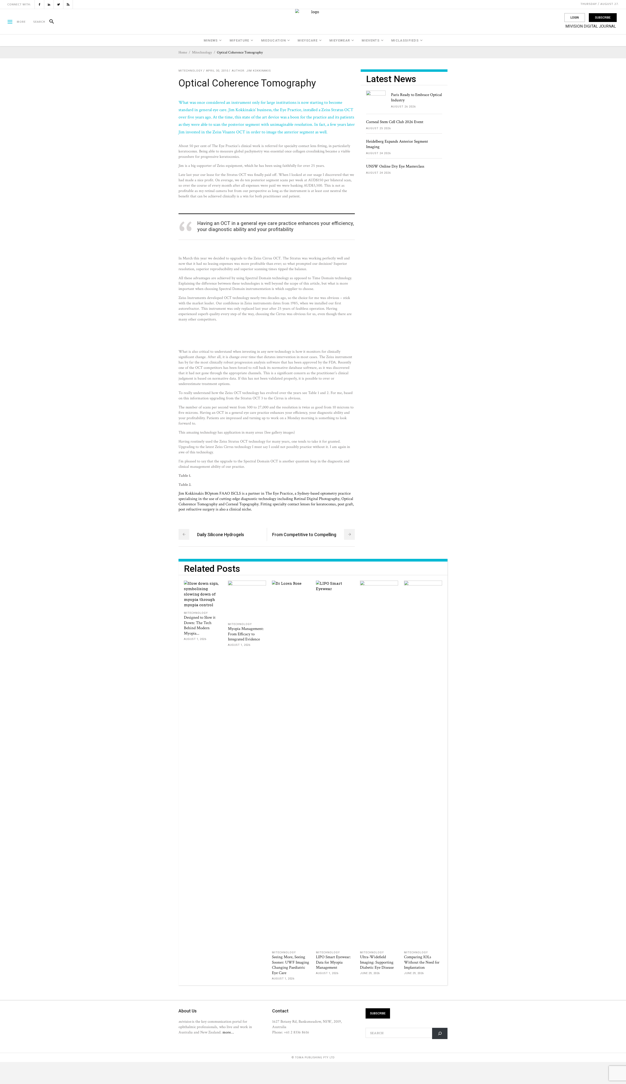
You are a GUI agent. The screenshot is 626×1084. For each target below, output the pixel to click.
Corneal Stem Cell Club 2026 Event (394, 122)
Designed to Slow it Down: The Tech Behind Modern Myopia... (199, 625)
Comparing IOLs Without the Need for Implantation (421, 962)
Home (183, 52)
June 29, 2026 (370, 973)
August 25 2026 (378, 128)
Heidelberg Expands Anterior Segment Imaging (397, 144)
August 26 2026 (403, 106)
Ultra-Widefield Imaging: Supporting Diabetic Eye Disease (377, 962)
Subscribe (603, 17)
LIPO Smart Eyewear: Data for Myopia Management (333, 962)
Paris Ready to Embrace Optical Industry (416, 97)
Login (574, 17)
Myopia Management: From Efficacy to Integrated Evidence (246, 634)
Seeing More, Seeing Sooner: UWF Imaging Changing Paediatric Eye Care (290, 965)
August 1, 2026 (195, 639)
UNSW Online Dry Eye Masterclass (395, 166)
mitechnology (202, 52)
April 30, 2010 (217, 70)
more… (228, 1032)
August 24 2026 (378, 153)
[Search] (49, 22)
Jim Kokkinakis (258, 70)
